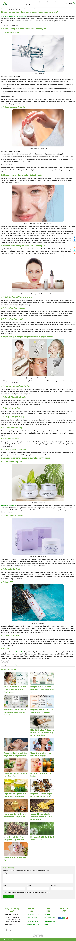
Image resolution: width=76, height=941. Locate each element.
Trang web (53, 885)
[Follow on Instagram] (36, 935)
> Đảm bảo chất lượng (32, 924)
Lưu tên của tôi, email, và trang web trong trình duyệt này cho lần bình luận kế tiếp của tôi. (27, 892)
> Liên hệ (45, 924)
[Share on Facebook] (2, 661)
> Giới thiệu (46, 914)
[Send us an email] (42, 935)
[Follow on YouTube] (67, 918)
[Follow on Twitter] (61, 918)
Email (29, 885)
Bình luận (5, 873)
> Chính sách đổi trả (31, 917)
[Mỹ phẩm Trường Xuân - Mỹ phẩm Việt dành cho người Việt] (12, 3)
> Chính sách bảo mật (32, 921)
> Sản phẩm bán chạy (49, 917)
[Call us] (64, 918)
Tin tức (53, 2)
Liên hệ (28, 4)
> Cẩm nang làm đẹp (49, 921)
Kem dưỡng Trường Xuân (8, 505)
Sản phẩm (46, 2)
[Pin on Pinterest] (7, 661)
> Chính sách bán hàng (32, 914)
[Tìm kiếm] (63, 3)
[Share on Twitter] (5, 661)
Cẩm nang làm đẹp (12, 665)
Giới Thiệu (37, 2)
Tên (4, 885)
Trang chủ (28, 2)
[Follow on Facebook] (59, 918)
